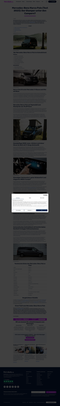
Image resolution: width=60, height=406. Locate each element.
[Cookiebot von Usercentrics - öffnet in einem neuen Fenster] (43, 195)
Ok (41, 210)
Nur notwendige (18, 210)
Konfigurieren (30, 210)
